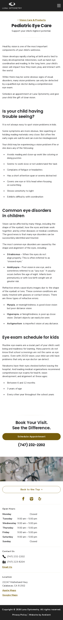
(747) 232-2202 (31, 444)
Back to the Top (30, 489)
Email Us (7, 567)
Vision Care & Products (32, 20)
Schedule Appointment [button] (32, 436)
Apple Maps (9, 590)
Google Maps (10, 595)
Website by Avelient (40, 614)
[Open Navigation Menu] (57, 5)
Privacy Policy (19, 614)
